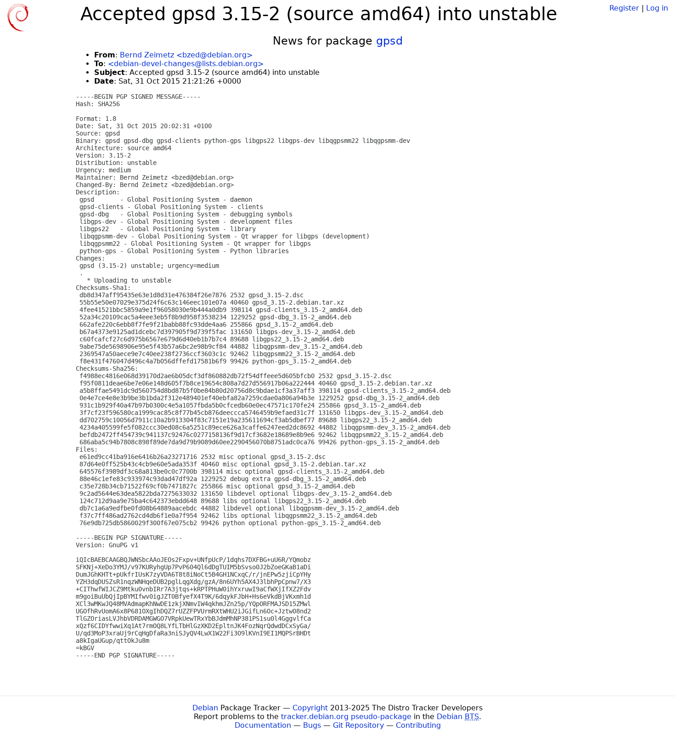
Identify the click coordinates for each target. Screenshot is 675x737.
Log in (657, 8)
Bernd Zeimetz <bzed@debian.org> (186, 55)
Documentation (263, 725)
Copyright (310, 707)
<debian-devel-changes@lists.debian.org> (186, 63)
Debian (205, 707)
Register (624, 8)
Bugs (312, 725)
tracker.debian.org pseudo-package (346, 716)
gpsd (389, 40)
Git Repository (358, 725)
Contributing (418, 725)
